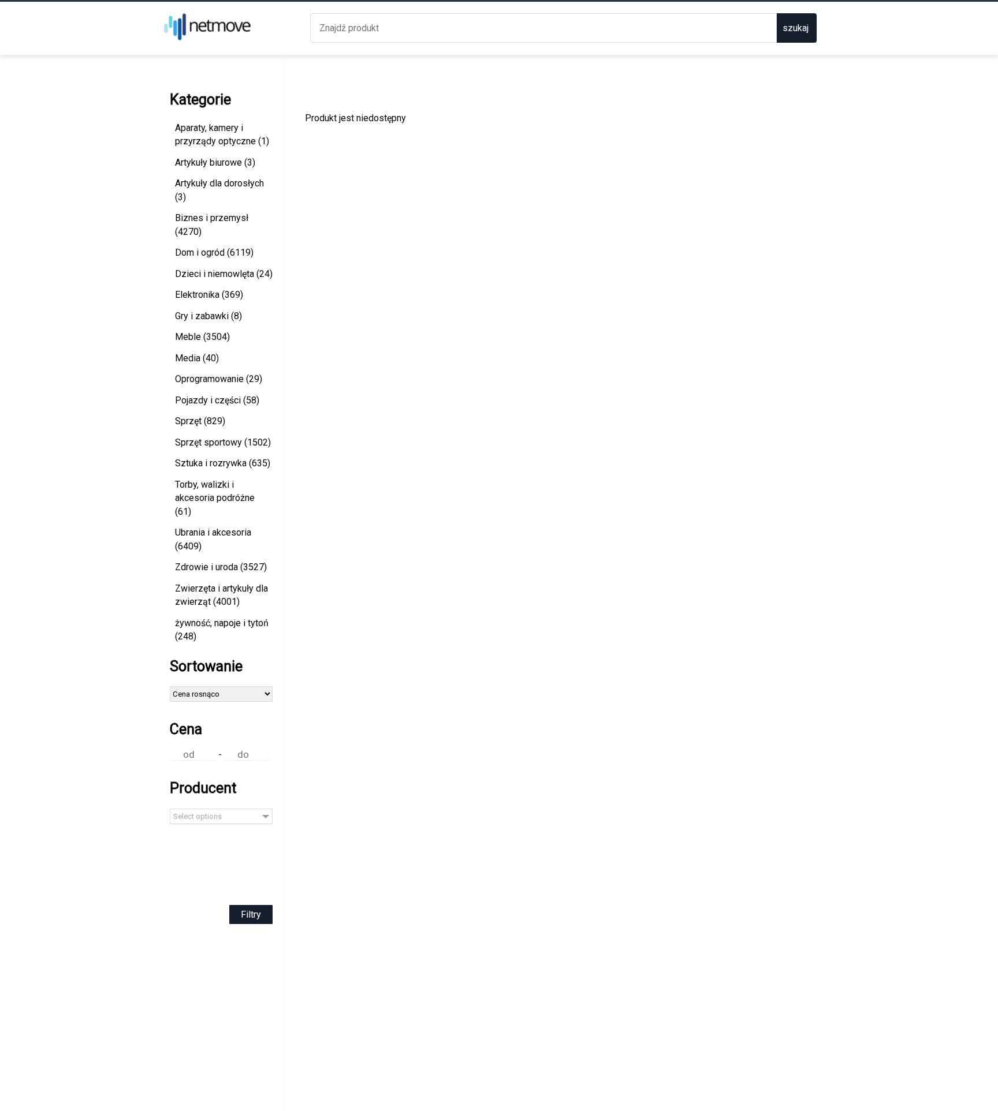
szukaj (796, 28)
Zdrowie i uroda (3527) (221, 567)
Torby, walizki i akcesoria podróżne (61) (215, 498)
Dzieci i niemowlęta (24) (224, 273)
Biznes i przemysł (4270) (211, 224)
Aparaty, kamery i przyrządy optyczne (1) (222, 134)
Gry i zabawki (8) (208, 316)
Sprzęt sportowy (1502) (223, 442)
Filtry (251, 914)
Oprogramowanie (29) (218, 378)
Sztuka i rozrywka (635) (222, 463)
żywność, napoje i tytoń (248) (222, 630)
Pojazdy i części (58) (217, 400)
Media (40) (197, 358)
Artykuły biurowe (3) (215, 162)
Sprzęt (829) (200, 421)
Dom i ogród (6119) (214, 252)
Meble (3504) (202, 336)
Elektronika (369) (209, 294)
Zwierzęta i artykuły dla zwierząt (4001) (221, 595)
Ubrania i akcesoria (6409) (213, 539)
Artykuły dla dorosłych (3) (219, 190)
